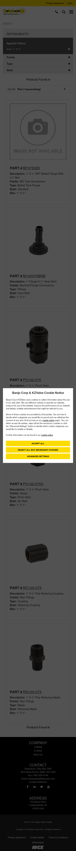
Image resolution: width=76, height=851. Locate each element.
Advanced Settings (38, 456)
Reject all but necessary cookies (38, 449)
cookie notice (48, 420)
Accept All (38, 443)
